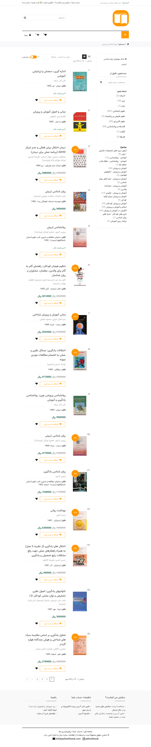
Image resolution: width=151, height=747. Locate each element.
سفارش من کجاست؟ (62, 3)
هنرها (121, 137)
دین (121, 101)
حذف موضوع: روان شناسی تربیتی (115, 61)
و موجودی (26, 57)
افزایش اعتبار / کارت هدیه (42, 3)
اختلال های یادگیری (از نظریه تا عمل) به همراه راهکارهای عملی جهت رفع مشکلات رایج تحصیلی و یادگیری (45, 551)
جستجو (122, 44)
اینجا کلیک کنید (49, 710)
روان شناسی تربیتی (55, 191)
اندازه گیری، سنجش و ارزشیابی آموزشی (49, 73)
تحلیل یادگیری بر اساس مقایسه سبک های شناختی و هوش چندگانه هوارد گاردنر (45, 639)
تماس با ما (26, 3)
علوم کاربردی (117, 121)
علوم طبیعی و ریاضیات (113, 116)
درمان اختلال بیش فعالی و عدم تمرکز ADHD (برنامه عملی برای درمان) (46, 149)
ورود (26, 35)
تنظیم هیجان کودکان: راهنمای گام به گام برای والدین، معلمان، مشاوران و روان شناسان (46, 270)
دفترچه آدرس (84, 713)
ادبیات (120, 95)
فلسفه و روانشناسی (113, 126)
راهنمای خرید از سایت (46, 713)
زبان (121, 106)
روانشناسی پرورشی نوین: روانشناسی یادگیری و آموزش (46, 397)
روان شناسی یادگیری (55, 471)
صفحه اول (88, 731)
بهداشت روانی (58, 510)
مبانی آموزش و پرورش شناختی (49, 314)
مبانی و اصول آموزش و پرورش (49, 111)
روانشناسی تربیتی (56, 227)
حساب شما (76, 3)
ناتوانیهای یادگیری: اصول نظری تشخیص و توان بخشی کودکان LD (47, 593)
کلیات (121, 131)
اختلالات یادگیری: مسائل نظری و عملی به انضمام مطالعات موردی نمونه (48, 355)
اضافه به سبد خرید (51, 100)
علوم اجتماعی (116, 111)
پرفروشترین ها (65, 731)
